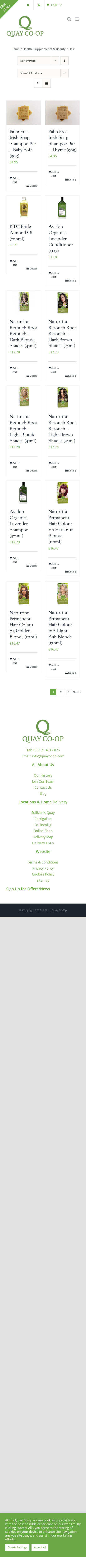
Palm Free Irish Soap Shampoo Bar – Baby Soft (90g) (23, 144)
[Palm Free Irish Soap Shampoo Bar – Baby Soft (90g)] (23, 113)
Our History (43, 775)
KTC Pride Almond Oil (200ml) (22, 233)
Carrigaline (43, 818)
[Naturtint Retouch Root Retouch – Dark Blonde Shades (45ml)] (23, 303)
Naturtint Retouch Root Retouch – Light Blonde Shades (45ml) (23, 428)
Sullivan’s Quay (43, 812)
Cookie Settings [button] (17, 1547)
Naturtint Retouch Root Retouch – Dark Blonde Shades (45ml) (23, 334)
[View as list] (46, 83)
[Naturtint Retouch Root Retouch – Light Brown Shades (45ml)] (62, 398)
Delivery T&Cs (43, 843)
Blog (43, 793)
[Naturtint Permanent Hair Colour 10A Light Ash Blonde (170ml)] (62, 594)
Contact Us (43, 787)
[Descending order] (65, 60)
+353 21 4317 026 (46, 750)
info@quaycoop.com (48, 756)
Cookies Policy (43, 874)
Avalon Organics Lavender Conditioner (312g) (60, 239)
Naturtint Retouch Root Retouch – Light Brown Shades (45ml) (62, 428)
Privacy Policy (43, 868)
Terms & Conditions (43, 862)
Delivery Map (43, 837)
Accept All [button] (40, 1547)
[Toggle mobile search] (69, 19)
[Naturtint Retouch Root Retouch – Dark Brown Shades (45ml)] (62, 303)
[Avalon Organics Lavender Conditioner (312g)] (62, 208)
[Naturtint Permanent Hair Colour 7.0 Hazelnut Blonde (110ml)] (62, 493)
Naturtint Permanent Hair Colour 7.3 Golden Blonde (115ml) (23, 625)
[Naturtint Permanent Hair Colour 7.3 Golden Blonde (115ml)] (23, 594)
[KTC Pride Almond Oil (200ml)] (23, 208)
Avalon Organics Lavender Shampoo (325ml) (19, 524)
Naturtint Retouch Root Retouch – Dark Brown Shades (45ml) (62, 334)
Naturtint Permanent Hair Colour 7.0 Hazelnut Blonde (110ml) (60, 527)
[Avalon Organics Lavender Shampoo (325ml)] (23, 493)
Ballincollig (43, 825)
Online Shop (43, 830)
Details (33, 185)
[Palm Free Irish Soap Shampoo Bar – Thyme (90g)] (62, 113)
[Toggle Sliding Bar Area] (9, 9)
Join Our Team (43, 781)
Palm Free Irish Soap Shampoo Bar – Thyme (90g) (62, 141)
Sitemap (43, 880)
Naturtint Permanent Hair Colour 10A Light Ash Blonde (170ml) (60, 628)
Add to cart (16, 180)
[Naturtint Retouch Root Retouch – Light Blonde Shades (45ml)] (23, 398)
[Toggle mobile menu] (77, 19)
